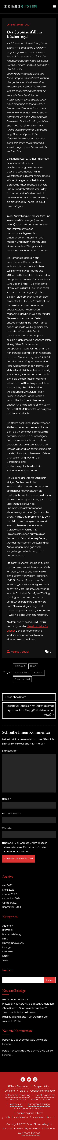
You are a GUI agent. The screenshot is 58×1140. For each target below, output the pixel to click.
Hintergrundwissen (13, 943)
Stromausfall (22, 679)
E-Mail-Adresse (11, 813)
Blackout (20, 666)
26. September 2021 (18, 24)
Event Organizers (45, 1095)
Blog (22, 1090)
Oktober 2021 (9, 903)
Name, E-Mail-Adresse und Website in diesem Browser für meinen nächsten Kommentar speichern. (25, 847)
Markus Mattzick (19, 651)
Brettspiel (7, 930)
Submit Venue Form (16, 1117)
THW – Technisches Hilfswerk (18, 1012)
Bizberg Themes (31, 1133)
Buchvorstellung (11, 934)
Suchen (7, 970)
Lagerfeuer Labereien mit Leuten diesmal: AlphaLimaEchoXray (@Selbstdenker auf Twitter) (30, 710)
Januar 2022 (9, 894)
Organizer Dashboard (29, 1108)
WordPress (35, 1128)
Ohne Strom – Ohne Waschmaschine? (24, 1008)
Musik (5, 956)
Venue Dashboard (43, 1117)
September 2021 (11, 907)
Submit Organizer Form (30, 1113)
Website (7, 828)
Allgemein (8, 925)
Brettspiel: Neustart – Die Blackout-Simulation (28, 1003)
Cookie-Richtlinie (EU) (42, 1090)
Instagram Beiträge (39, 1104)
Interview (7, 951)
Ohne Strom (22, 672)
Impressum (16, 1104)
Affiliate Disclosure (18, 1086)
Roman (38, 672)
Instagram (8, 947)
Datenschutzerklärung (17, 1095)
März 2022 (8, 889)
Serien (5, 960)
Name (6, 799)
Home (34, 1099)
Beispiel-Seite (41, 1086)
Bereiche (10, 1090)
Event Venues (18, 1099)
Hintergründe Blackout (15, 999)
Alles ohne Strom (16, 697)
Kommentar (10, 751)
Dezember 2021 (11, 898)
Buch (33, 666)
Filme (5, 938)
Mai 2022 (7, 885)
